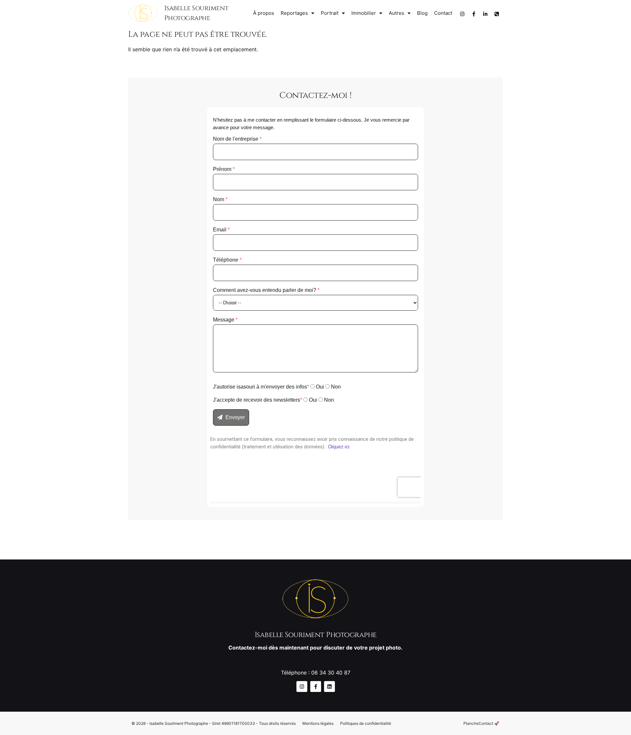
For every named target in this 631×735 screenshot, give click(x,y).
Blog (422, 13)
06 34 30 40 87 (330, 672)
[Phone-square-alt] (497, 14)
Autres (396, 13)
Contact (443, 13)
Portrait (330, 13)
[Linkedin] (329, 686)
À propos (263, 13)
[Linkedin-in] (485, 14)
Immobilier (363, 13)
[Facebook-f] (474, 14)
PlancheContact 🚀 (481, 723)
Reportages (294, 13)
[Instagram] (462, 14)
